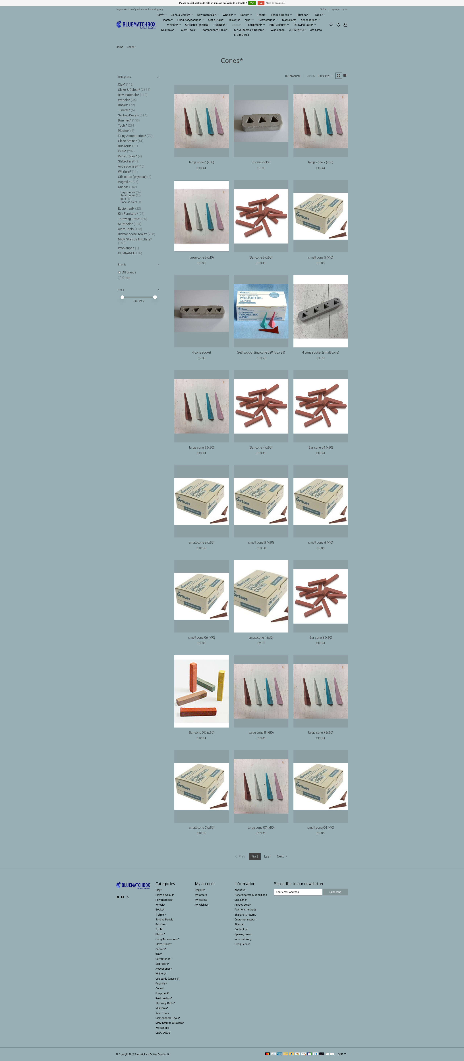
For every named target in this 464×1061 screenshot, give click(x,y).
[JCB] (309, 1054)
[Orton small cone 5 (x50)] (261, 501)
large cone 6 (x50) (201, 162)
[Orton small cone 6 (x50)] (201, 501)
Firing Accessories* (132, 136)
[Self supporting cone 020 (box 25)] (261, 311)
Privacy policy (243, 904)
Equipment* (126, 208)
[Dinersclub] (315, 1054)
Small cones (128, 195)
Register (200, 890)
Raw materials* (128, 95)
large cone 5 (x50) (201, 447)
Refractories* (127, 156)
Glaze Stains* (216, 20)
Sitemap (239, 924)
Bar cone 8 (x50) (320, 637)
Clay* (121, 84)
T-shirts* (261, 15)
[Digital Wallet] (329, 1054)
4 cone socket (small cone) (320, 352)
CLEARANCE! (297, 30)
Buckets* (234, 20)
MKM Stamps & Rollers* (135, 239)
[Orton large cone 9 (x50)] (320, 691)
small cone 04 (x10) (320, 827)
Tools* (122, 125)
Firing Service (242, 944)
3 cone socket (261, 162)
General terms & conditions (251, 895)
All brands (129, 272)
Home (119, 47)
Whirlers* (124, 172)
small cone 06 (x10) (201, 637)
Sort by (311, 75)
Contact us (241, 929)
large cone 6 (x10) (201, 257)
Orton (126, 278)
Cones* (123, 187)
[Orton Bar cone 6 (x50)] (261, 216)
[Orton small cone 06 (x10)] (201, 596)
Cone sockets (129, 202)
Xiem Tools (126, 229)
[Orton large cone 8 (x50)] (261, 691)
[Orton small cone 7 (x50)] (201, 786)
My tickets (201, 899)
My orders (201, 895)
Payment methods (245, 909)
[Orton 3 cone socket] (261, 121)
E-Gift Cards (241, 34)
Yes (252, 3)
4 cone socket (201, 352)
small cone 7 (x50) (201, 827)
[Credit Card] (297, 1054)
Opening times (243, 934)
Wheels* (124, 100)
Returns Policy (243, 939)
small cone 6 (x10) (320, 542)
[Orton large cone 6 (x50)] (201, 121)
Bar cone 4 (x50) (261, 447)
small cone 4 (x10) (261, 637)
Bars (123, 198)
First (255, 856)
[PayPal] (285, 1054)
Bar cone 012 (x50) (201, 732)
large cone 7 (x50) (320, 162)
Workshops (278, 30)
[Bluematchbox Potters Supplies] (136, 25)
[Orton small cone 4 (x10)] (261, 596)
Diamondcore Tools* (132, 234)
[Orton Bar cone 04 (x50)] (320, 406)
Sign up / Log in (339, 9)
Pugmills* (125, 182)
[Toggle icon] (331, 25)
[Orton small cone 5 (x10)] (320, 216)
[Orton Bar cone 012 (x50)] (201, 691)
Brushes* (124, 120)
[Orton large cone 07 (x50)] (261, 786)
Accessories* (128, 166)
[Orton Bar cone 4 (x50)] (261, 406)
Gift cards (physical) (197, 24)
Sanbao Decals (128, 115)
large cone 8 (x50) (261, 732)
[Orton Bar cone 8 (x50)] (320, 596)
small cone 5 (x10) (320, 257)
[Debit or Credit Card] (321, 1054)
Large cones (128, 192)
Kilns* (122, 151)
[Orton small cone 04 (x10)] (320, 786)
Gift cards (316, 30)
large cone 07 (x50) (261, 827)
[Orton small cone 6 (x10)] (320, 501)
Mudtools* (125, 224)
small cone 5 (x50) (261, 542)
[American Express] (279, 1054)
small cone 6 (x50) (201, 542)
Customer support (245, 919)
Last (267, 856)
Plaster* (168, 20)
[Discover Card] (303, 1054)
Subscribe (335, 892)
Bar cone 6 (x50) (261, 257)
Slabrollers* (289, 20)
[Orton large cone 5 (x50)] (201, 406)
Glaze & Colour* (129, 90)
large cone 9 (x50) (320, 732)
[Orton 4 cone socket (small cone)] (320, 311)
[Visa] (273, 1054)
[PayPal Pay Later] (291, 1054)
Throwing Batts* (129, 219)
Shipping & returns (245, 914)
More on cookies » (275, 3)
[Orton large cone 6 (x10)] (201, 216)
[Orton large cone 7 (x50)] (320, 121)
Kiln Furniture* (128, 213)
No (261, 3)
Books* (123, 105)
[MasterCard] (267, 1054)
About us (240, 890)
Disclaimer (241, 899)
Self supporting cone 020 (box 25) (261, 352)
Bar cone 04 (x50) (320, 447)
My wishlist (201, 904)
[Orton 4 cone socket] (201, 311)
